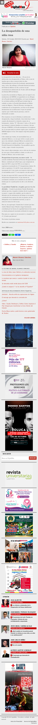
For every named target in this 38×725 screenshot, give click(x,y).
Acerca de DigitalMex (30, 721)
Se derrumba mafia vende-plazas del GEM (15, 284)
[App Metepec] (19, 15)
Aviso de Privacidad (16, 721)
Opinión (12, 27)
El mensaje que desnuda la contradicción (14, 298)
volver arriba (29, 318)
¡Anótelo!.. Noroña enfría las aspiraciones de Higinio (18, 294)
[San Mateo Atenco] (19, 578)
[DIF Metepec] (19, 500)
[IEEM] (19, 361)
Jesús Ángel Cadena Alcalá (21, 626)
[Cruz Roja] (19, 688)
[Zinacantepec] (19, 525)
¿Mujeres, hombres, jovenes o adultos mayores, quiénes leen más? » (26, 248)
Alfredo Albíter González (21, 650)
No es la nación (17, 645)
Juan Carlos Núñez (18, 640)
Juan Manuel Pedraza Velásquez (23, 612)
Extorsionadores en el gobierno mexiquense (15, 275)
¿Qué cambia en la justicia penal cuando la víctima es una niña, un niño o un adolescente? (23, 633)
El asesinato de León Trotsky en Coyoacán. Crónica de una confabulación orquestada (22, 619)
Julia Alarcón (16, 600)
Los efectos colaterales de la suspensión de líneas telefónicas (21, 606)
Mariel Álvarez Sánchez (22, 257)
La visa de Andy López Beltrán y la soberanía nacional (18, 272)
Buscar (33, 458)
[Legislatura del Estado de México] (19, 335)
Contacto (34, 723)
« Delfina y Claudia (9, 244)
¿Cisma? (4, 301)
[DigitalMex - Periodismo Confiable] (19, 6)
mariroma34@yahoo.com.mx (26, 222)
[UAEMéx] (19, 475)
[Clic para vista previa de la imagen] (19, 55)
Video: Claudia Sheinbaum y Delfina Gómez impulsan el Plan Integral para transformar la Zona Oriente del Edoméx (19, 306)
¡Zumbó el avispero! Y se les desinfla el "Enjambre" (17, 287)
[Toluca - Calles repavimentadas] (19, 551)
